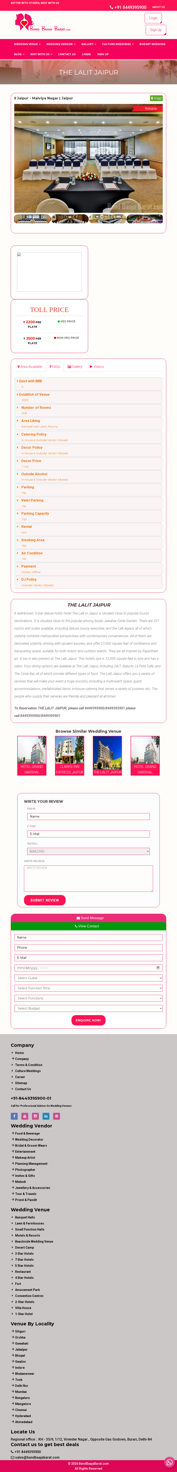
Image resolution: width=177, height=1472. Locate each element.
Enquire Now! (88, 1020)
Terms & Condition (28, 1065)
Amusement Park (27, 1290)
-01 (48, 1098)
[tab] (30, 367)
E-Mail (31, 826)
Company (22, 1059)
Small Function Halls (29, 1229)
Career (20, 1077)
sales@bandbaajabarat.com (37, 1457)
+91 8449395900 (129, 7)
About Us (159, 7)
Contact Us (67, 54)
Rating (32, 843)
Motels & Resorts (27, 1235)
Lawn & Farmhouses (29, 1223)
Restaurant (23, 1271)
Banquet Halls (25, 1217)
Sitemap (21, 1083)
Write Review (34, 861)
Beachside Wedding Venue (34, 1241)
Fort (18, 1283)
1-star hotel (24, 1314)
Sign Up (156, 30)
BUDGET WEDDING (152, 44)
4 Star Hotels (24, 1277)
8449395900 (32, 1098)
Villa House (23, 1308)
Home (19, 1053)
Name (31, 808)
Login (153, 18)
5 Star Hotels (24, 1265)
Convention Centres (29, 1296)
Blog (18, 54)
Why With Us (39, 54)
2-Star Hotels (24, 1302)
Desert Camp (24, 1247)
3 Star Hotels (24, 1253)
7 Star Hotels (24, 1259)
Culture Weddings (116, 44)
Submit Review (44, 900)
